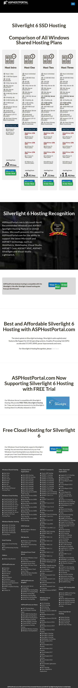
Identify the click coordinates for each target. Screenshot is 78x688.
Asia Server (7, 573)
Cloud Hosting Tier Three (11, 505)
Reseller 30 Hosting (9, 529)
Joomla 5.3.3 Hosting (66, 500)
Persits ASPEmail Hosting (67, 593)
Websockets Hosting (66, 576)
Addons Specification (10, 559)
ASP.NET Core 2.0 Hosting (49, 493)
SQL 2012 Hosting (28, 479)
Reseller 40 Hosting (9, 531)
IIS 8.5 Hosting (45, 605)
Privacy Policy (8, 584)
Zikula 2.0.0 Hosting (66, 509)
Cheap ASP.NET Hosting (30, 621)
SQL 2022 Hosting (28, 490)
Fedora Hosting (64, 623)
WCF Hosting (45, 667)
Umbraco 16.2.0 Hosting (67, 524)
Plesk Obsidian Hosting (67, 580)
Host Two (6, 477)
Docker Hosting (64, 570)
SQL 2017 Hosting (28, 484)
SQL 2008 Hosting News (30, 614)
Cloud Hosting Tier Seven (11, 512)
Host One (6, 475)
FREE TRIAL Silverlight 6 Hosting (31, 403)
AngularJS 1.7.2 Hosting (67, 475)
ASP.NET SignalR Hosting (48, 565)
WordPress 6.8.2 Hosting (67, 501)
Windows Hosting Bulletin (30, 631)
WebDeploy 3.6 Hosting (48, 639)
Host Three (7, 479)
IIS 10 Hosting (45, 603)
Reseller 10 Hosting (9, 525)
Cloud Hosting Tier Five (10, 508)
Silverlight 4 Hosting (47, 633)
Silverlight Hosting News (30, 616)
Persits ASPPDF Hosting (67, 602)
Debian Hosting (64, 617)
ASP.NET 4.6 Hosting (47, 484)
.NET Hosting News (28, 608)
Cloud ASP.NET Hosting (29, 623)
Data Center (7, 571)
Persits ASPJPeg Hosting (67, 600)
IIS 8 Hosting (45, 607)
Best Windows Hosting (29, 619)
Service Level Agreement (11, 583)
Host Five (6, 482)
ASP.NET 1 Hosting (47, 475)
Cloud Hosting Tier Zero (11, 499)
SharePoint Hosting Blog (30, 597)
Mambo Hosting (65, 529)
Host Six (6, 484)
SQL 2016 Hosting (28, 482)
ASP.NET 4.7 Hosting (47, 486)
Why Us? (6, 570)
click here (55, 349)
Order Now (10, 173)
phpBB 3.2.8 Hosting (66, 518)
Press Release (8, 577)
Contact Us (7, 590)
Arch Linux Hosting (65, 624)
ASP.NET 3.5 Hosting (47, 479)
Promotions (7, 579)
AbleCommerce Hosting (67, 578)
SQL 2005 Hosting (28, 475)
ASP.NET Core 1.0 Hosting (49, 492)
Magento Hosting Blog (29, 595)
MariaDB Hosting (65, 582)
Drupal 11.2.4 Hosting (66, 522)
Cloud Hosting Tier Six (10, 510)
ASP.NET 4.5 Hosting (47, 482)
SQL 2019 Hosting (28, 486)
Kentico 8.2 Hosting (66, 542)
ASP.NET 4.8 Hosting (47, 488)
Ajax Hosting (64, 541)
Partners (6, 575)
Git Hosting (63, 572)
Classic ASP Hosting (47, 473)
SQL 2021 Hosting (28, 488)
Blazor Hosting (64, 479)
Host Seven (7, 486)
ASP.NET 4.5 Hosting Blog (30, 592)
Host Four (6, 480)
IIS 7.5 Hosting (45, 609)
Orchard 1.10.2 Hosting (67, 567)
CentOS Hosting (65, 621)
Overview (6, 568)
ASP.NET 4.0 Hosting (47, 480)
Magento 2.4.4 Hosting (67, 557)
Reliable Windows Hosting (30, 629)
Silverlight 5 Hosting (47, 635)
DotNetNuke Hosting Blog (30, 590)
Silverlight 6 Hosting (47, 637)
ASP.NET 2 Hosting (47, 477)
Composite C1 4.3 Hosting (68, 561)
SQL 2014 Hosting (28, 481)
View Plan (54, 284)
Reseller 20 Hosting (9, 527)
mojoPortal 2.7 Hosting (67, 548)
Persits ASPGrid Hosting (67, 598)
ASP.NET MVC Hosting (48, 531)
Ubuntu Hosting (64, 619)
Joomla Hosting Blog (28, 593)
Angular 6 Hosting (65, 477)
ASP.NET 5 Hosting (47, 490)
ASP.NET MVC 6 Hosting (48, 560)
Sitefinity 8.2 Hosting (66, 546)
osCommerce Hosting (66, 514)
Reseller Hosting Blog (29, 599)
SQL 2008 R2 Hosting (29, 477)
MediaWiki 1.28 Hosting (67, 559)
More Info (10, 171)
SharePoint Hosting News (30, 618)
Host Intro (7, 473)
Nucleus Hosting (65, 531)
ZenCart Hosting (65, 516)
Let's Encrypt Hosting (66, 574)
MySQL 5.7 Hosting (66, 535)
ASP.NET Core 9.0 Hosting (49, 514)
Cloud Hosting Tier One (10, 501)
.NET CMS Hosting (65, 544)
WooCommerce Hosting (67, 503)
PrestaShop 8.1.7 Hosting (67, 520)
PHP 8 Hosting (64, 533)
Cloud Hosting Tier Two (10, 503)
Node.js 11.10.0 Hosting (67, 569)
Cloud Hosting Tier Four (10, 506)
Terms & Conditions (9, 581)
